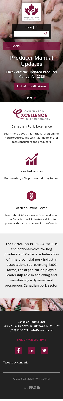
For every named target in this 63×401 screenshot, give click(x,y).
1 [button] (28, 98)
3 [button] (35, 98)
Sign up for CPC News (31, 339)
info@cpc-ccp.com (42, 330)
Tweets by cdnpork (15, 362)
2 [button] (31, 98)
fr (37, 27)
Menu (16, 46)
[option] (31, 51)
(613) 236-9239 (19, 330)
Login (29, 27)
